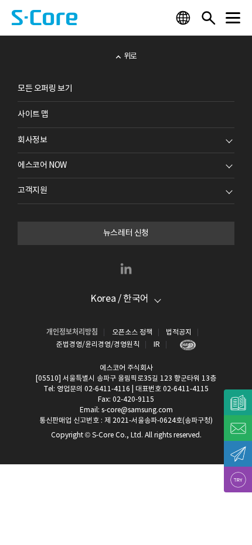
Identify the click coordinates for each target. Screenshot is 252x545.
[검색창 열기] (208, 17)
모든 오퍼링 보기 (45, 89)
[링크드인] (126, 268)
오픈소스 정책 (132, 332)
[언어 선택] (184, 17)
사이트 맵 (33, 114)
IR (157, 345)
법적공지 (179, 332)
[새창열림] (185, 345)
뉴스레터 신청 (126, 233)
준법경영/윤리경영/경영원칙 (97, 345)
